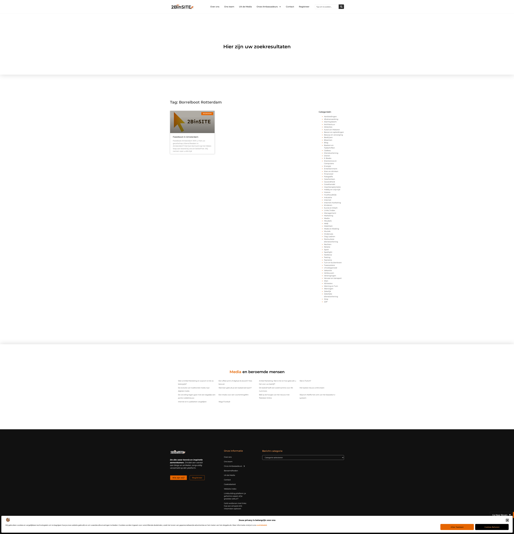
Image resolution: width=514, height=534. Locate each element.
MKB (326, 223)
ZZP (325, 302)
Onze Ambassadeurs (267, 6)
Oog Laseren (329, 236)
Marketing (328, 216)
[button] (507, 520)
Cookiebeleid (230, 484)
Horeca (327, 192)
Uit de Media (245, 6)
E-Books (327, 158)
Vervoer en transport (333, 278)
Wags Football (224, 402)
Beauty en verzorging (333, 135)
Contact (290, 6)
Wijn (326, 281)
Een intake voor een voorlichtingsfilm (234, 395)
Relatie (327, 247)
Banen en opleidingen (334, 132)
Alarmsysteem (330, 122)
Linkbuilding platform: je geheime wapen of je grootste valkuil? (235, 496)
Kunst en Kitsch (331, 208)
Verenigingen (330, 276)
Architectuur (329, 124)
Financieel (328, 174)
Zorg (326, 299)
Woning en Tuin (331, 286)
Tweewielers (329, 265)
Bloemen (328, 140)
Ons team (229, 6)
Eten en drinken (331, 171)
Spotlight (328, 252)
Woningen (328, 289)
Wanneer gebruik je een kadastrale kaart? (235, 388)
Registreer (304, 6)
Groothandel (329, 184)
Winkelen (328, 283)
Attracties (328, 127)
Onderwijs (328, 234)
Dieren (327, 156)
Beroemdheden (231, 471)
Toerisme (328, 260)
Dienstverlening (331, 153)
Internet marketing (332, 203)
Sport (326, 249)
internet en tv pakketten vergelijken (192, 402)
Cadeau (327, 150)
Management (330, 213)
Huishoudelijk (330, 195)
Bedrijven (328, 137)
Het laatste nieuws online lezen (312, 388)
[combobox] (327, 6)
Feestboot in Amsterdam (185, 137)
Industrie (328, 197)
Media (327, 218)
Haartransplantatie (332, 187)
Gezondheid (329, 182)
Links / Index (329, 210)
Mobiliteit (328, 226)
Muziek (327, 231)
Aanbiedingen (330, 116)
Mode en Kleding (331, 229)
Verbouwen (329, 273)
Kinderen (328, 205)
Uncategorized (330, 268)
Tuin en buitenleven (333, 262)
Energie (327, 166)
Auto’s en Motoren (332, 130)
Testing (327, 257)
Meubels (328, 221)
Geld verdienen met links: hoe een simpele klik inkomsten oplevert (235, 506)
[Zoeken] (341, 6)
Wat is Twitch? (305, 381)
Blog (326, 142)
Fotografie (328, 176)
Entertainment (330, 169)
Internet (327, 200)
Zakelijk (327, 291)
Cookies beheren (492, 527)
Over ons (214, 6)
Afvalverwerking (331, 119)
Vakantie (328, 270)
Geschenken (329, 179)
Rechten (327, 244)
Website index (230, 489)
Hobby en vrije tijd (332, 189)
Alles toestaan (457, 527)
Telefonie (328, 255)
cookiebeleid (261, 525)
